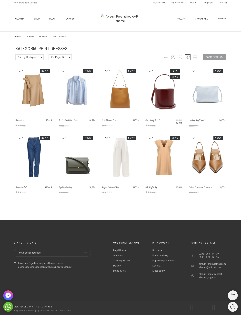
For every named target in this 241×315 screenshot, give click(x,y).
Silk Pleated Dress (110, 120)
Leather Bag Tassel (196, 120)
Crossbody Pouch (152, 120)
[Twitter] (195, 307)
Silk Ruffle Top (151, 187)
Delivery (117, 265)
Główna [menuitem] (19, 19)
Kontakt (156, 265)
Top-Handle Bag (65, 187)
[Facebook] (188, 307)
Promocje (157, 250)
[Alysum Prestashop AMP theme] (120, 18)
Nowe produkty (160, 255)
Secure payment (122, 260)
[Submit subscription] (86, 253)
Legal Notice (119, 250)
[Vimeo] (224, 307)
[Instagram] (202, 307)
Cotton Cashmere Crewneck (200, 187)
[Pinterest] (210, 307)
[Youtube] (217, 307)
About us (118, 255)
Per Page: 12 (57, 57)
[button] (166, 57)
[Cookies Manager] (233, 307)
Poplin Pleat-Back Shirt (68, 120)
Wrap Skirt (19, 120)
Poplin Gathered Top (110, 187)
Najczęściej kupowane (163, 260)
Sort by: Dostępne (27, 57)
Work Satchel (21, 187)
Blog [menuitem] (52, 19)
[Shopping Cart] (233, 295)
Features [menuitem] (70, 19)
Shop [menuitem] (37, 19)
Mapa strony (119, 270)
